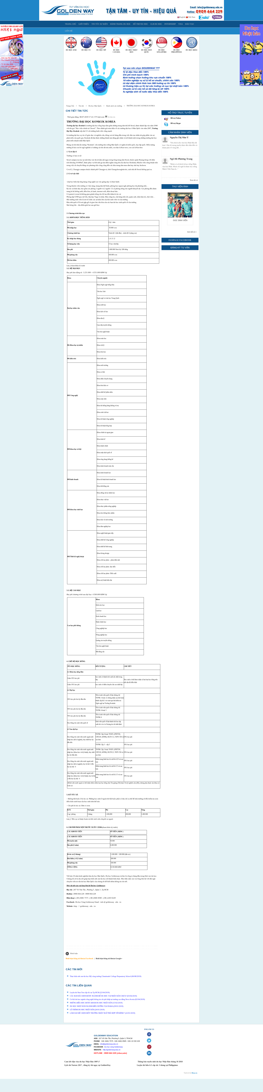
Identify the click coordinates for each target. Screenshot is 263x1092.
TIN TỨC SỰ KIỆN (100, 24)
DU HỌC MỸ (101, 50)
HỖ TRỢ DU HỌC (140, 24)
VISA (180, 24)
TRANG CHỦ (70, 24)
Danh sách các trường (114, 106)
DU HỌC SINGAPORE (162, 51)
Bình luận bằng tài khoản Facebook (79, 958)
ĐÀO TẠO (189, 24)
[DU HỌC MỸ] (101, 42)
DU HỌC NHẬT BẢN (131, 51)
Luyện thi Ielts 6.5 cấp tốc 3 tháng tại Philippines (157, 1065)
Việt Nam (191, 17)
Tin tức (81, 106)
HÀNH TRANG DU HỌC (120, 24)
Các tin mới (74, 969)
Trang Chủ (70, 106)
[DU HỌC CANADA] (116, 42)
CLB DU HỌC (156, 24)
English (182, 17)
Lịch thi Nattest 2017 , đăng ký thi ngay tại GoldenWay (87, 1065)
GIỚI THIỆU (83, 24)
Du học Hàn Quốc (95, 106)
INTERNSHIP (170, 24)
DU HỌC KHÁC (192, 50)
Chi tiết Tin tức (77, 110)
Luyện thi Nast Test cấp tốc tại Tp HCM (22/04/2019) (90, 992)
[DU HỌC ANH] (71, 42)
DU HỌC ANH (71, 50)
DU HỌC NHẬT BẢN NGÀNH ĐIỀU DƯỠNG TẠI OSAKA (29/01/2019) (96, 1006)
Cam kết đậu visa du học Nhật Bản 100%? (82, 1062)
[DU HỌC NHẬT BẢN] (131, 42)
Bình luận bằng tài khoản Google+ (109, 958)
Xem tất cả (194, 180)
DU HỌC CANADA (116, 51)
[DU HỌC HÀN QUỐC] (146, 42)
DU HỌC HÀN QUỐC (146, 51)
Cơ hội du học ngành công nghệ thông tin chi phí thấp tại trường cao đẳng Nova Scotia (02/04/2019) (107, 999)
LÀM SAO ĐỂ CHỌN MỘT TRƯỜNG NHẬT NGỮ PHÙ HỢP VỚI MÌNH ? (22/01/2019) (102, 1013)
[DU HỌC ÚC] (86, 42)
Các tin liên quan (79, 985)
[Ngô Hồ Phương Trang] (165, 139)
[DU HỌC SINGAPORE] (161, 42)
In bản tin (111, 117)
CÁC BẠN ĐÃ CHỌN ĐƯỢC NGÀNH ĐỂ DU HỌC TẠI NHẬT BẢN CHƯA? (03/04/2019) (103, 996)
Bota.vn (194, 1073)
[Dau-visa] (177, 217)
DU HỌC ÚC (86, 50)
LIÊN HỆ (69, 31)
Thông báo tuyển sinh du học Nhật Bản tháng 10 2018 (160, 1062)
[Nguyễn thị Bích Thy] (165, 161)
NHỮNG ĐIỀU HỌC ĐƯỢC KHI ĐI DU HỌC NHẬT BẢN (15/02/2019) (96, 1003)
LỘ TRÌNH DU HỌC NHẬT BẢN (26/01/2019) (87, 1010)
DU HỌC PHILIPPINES (176, 51)
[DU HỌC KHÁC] (191, 42)
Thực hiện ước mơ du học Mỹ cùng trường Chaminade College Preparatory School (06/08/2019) (105, 976)
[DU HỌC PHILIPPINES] (176, 42)
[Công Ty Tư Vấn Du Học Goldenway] (131, 20)
